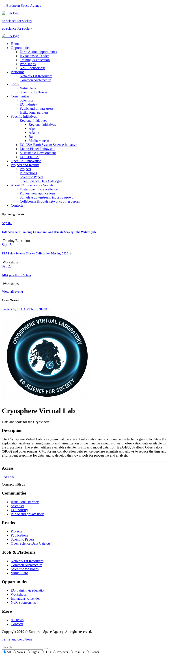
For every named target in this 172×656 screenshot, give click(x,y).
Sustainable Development (38, 153)
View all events (13, 291)
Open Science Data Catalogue (41, 181)
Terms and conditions (17, 639)
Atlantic (34, 133)
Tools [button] (15, 84)
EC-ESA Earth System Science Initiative (48, 145)
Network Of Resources (36, 76)
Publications (28, 173)
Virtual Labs (19, 573)
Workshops (28, 64)
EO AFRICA (29, 157)
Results (79, 652)
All (9, 652)
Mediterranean (39, 141)
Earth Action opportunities (38, 52)
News (21, 652)
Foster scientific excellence (39, 189)
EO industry (28, 104)
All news (17, 620)
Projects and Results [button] (25, 165)
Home (15, 44)
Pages (35, 652)
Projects (25, 169)
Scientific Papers (31, 177)
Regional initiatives (42, 124)
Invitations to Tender (34, 56)
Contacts (17, 205)
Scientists (26, 100)
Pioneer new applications (37, 193)
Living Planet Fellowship (37, 149)
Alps (32, 128)
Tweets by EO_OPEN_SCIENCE (26, 309)
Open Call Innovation (26, 161)
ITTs (48, 652)
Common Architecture (35, 80)
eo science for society (17, 21)
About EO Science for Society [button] (32, 185)
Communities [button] (20, 96)
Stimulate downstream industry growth (47, 197)
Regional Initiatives (33, 120)
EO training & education (28, 590)
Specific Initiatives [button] (24, 116)
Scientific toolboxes (33, 92)
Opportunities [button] (20, 48)
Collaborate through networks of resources (50, 201)
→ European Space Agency (21, 5)
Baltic (33, 137)
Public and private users (36, 108)
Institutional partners (34, 112)
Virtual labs (28, 88)
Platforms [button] (17, 72)
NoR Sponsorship (32, 68)
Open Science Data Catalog (30, 543)
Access (8, 477)
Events (94, 652)
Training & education (35, 60)
